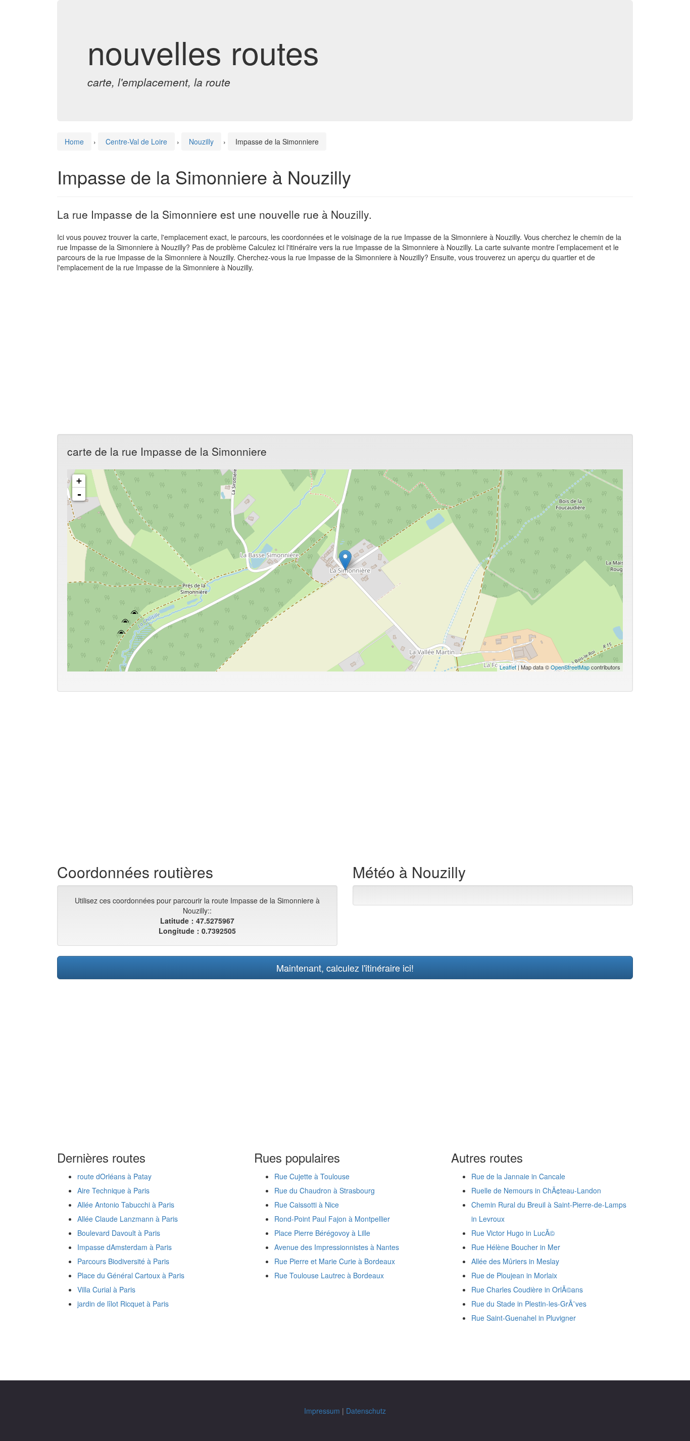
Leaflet (508, 667)
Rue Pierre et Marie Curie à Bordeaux (334, 1261)
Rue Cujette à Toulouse (312, 1176)
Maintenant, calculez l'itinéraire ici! (345, 967)
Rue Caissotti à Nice (306, 1204)
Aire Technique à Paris (113, 1190)
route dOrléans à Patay (114, 1176)
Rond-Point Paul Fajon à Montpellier (332, 1219)
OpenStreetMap (570, 667)
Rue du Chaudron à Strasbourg (324, 1190)
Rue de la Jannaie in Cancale (518, 1176)
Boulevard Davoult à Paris (118, 1233)
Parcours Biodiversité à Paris (123, 1261)
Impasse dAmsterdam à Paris (124, 1247)
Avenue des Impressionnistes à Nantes (336, 1247)
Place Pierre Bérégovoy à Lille (322, 1233)
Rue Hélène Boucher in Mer (515, 1247)
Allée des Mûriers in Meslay (515, 1261)
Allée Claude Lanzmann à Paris (127, 1219)
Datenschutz (366, 1411)
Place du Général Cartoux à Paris (130, 1275)
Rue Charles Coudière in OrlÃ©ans (527, 1289)
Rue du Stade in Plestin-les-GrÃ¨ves (528, 1304)
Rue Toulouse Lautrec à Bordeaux (329, 1275)
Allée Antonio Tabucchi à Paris (125, 1204)
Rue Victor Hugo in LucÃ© (513, 1233)
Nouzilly (201, 141)
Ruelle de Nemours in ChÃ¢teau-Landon (536, 1190)
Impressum (322, 1411)
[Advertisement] (345, 353)
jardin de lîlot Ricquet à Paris (123, 1304)
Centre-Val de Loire (136, 141)
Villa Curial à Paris (106, 1289)
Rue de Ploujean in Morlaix (514, 1275)
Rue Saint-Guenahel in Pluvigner (523, 1318)
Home (74, 141)
